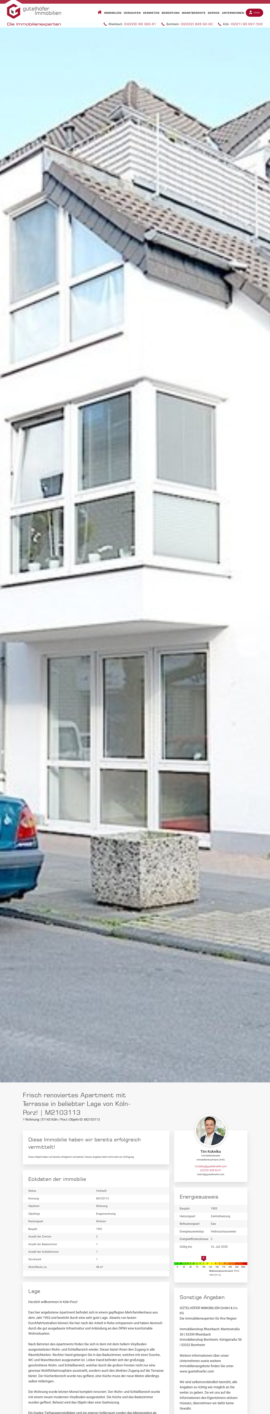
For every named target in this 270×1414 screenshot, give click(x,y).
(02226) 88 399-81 (140, 24)
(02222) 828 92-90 (197, 24)
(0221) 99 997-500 (247, 24)
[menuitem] (98, 13)
